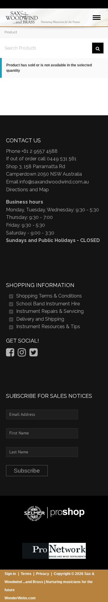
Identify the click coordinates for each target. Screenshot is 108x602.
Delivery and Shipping (40, 319)
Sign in (10, 574)
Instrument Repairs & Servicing (50, 311)
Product (10, 32)
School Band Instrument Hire (48, 304)
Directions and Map (27, 189)
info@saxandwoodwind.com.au (54, 182)
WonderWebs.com (20, 598)
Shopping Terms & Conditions (49, 296)
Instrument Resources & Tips (48, 326)
